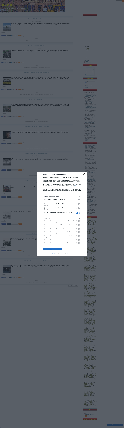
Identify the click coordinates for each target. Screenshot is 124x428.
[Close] (84, 174)
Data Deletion (54, 253)
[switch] (78, 199)
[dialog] (62, 214)
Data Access (62, 253)
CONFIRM (52, 249)
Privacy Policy (69, 253)
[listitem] (62, 196)
